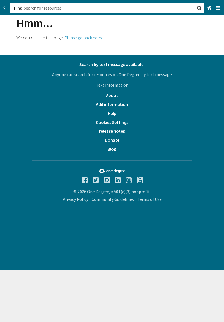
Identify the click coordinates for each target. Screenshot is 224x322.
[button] (112, 161)
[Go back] (4, 8)
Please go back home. (84, 37)
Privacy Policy (75, 199)
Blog (112, 149)
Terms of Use (149, 199)
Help (112, 113)
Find (18, 8)
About (112, 95)
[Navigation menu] (218, 8)
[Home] (209, 8)
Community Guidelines (113, 199)
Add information (112, 104)
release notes (112, 131)
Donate (112, 140)
